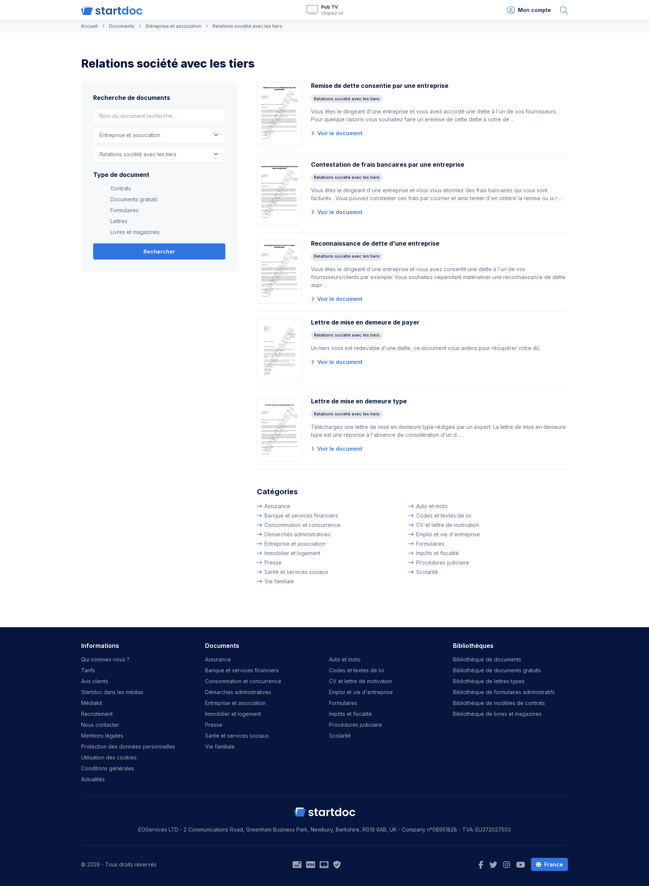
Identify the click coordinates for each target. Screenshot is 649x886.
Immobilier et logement (292, 553)
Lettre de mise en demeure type (359, 401)
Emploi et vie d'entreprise (448, 534)
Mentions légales (102, 735)
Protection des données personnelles (128, 746)
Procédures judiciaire (442, 562)
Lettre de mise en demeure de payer (365, 322)
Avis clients (94, 681)
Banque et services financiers (301, 515)
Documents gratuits (134, 199)
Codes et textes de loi (443, 515)
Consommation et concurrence (302, 525)
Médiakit (91, 703)
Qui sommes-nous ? (105, 659)
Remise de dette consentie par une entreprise (379, 85)
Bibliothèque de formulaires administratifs (504, 692)
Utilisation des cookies (109, 757)
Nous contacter (100, 724)
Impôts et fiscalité (437, 553)
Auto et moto (432, 506)
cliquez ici (332, 13)
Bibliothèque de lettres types (489, 681)
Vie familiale (279, 581)
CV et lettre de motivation (447, 525)
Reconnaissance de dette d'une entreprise (375, 243)
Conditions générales (107, 768)
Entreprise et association (294, 543)
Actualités (93, 779)
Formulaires (124, 210)
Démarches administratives (297, 534)
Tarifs (88, 670)
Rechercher (159, 251)
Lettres (118, 221)
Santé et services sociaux (296, 572)
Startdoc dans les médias (112, 692)
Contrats (120, 188)
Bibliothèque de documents (487, 659)
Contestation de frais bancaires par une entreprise (387, 164)
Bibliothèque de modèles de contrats (499, 703)
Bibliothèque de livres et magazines (497, 714)
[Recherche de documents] (564, 10)
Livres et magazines (135, 232)
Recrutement (97, 714)
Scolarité (427, 572)
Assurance (277, 506)
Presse (273, 562)
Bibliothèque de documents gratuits (497, 670)
